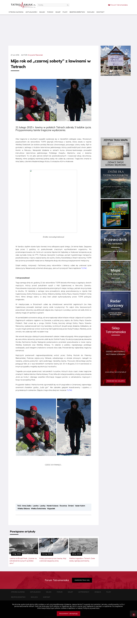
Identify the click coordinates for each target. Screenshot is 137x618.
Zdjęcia (98, 592)
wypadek (51, 509)
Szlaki (42, 12)
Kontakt (100, 12)
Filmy (65, 12)
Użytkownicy (83, 592)
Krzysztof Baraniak (35, 55)
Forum (50, 12)
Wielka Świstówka (38, 509)
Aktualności (31, 12)
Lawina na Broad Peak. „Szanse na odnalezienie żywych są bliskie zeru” (23, 560)
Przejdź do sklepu (116, 381)
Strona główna (16, 12)
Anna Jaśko (26, 506)
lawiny (42, 506)
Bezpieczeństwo (77, 12)
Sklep (57, 12)
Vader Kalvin (80, 506)
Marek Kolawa (52, 506)
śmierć (71, 506)
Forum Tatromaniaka (119, 5)
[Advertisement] (68, 30)
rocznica (63, 506)
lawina (36, 506)
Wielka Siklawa (24, 509)
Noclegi (90, 12)
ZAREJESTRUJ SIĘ (82, 580)
